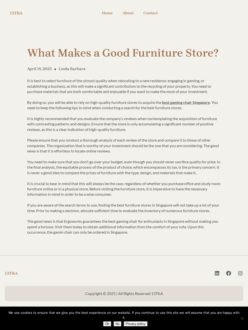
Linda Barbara (72, 68)
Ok (107, 324)
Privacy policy (136, 324)
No (117, 324)
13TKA (16, 13)
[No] (242, 318)
